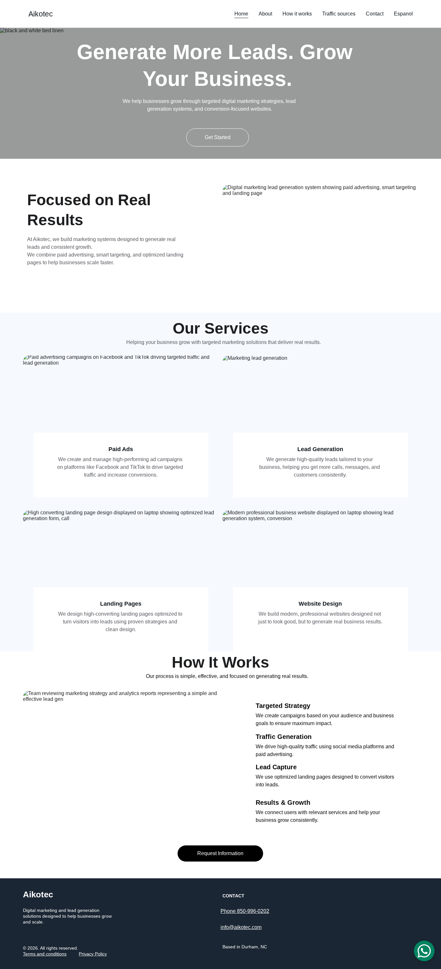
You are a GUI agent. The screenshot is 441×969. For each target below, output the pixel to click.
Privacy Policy (93, 953)
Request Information (220, 853)
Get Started (218, 137)
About (265, 13)
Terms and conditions (45, 953)
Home (241, 13)
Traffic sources (338, 13)
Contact (375, 13)
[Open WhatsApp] (424, 951)
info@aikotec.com (241, 927)
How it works (297, 13)
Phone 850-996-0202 (245, 911)
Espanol (403, 13)
